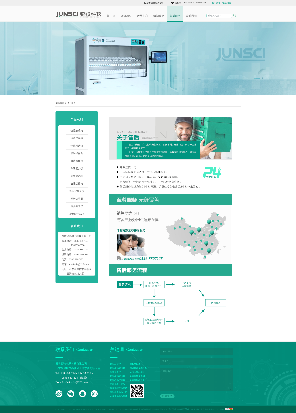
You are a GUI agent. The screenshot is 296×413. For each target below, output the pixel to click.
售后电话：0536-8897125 (75, 249)
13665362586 (200, 3)
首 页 (111, 15)
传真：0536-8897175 (72, 259)
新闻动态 (158, 15)
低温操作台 (77, 153)
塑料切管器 (77, 198)
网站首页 (60, 103)
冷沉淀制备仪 (76, 191)
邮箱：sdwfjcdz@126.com (75, 264)
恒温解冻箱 (77, 130)
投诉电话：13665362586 (75, 254)
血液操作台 (77, 161)
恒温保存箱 (77, 138)
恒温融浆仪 (77, 145)
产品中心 (142, 15)
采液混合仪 (77, 168)
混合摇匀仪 (77, 206)
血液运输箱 (77, 183)
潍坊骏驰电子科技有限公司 (76, 236)
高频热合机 (77, 176)
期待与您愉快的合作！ (155, 3)
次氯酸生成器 (76, 214)
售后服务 (175, 15)
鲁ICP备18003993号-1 (179, 409)
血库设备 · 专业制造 (221, 3)
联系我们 (178, 3)
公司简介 (126, 15)
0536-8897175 (189, 3)
